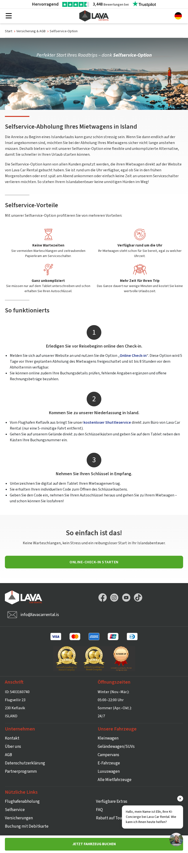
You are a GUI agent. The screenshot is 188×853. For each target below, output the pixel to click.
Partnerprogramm (21, 771)
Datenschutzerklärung (25, 763)
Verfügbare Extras (111, 801)
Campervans (108, 755)
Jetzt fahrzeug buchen (94, 844)
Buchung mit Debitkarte (26, 826)
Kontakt (12, 738)
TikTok (138, 597)
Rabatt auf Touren (112, 818)
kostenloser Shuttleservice (107, 422)
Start (8, 31)
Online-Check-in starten (94, 562)
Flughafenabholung (22, 801)
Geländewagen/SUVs (116, 747)
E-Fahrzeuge (109, 763)
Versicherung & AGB (31, 31)
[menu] (8, 16)
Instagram (114, 597)
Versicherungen (19, 818)
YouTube (126, 597)
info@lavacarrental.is (40, 615)
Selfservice (15, 810)
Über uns (13, 747)
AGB (8, 755)
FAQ (99, 810)
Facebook (102, 597)
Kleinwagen (108, 738)
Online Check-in (133, 355)
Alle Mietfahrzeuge (114, 780)
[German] (178, 15)
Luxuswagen (109, 771)
